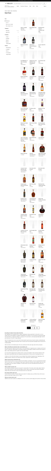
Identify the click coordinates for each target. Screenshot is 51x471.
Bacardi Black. (43, 378)
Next (37, 327)
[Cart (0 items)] (44, 3)
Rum (11, 10)
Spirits (9, 10)
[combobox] (28, 3)
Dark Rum (15, 10)
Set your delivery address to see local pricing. (25, 0)
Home (6, 10)
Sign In (45, 6)
